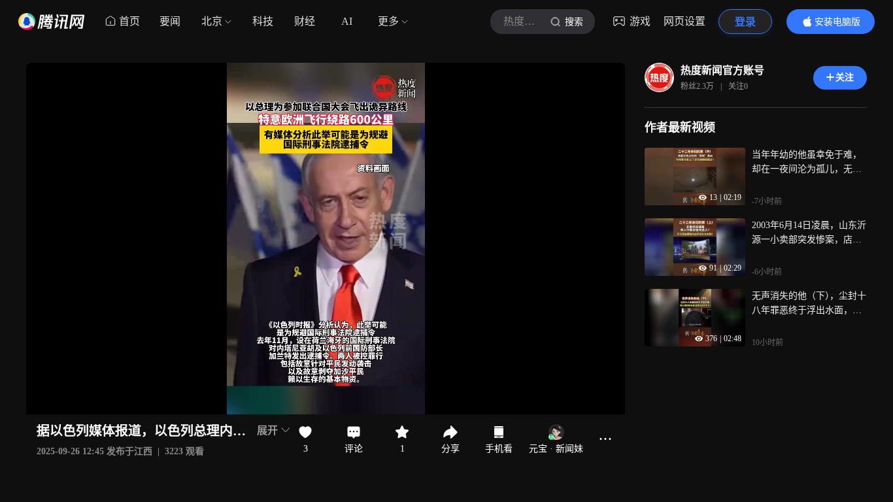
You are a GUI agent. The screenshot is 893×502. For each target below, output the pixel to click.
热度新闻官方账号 (722, 70)
